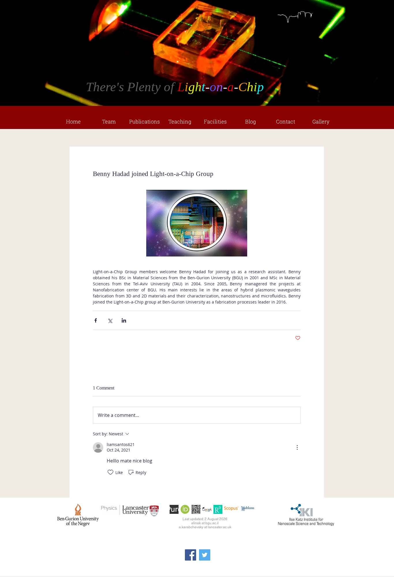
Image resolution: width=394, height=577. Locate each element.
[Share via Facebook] (95, 320)
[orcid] (185, 509)
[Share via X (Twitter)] (109, 320)
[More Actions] (297, 447)
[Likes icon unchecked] (110, 472)
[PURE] (174, 509)
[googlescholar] (206, 509)
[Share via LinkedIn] (124, 320)
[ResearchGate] (217, 509)
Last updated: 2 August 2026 (205, 519)
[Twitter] (204, 555)
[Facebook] (190, 555)
